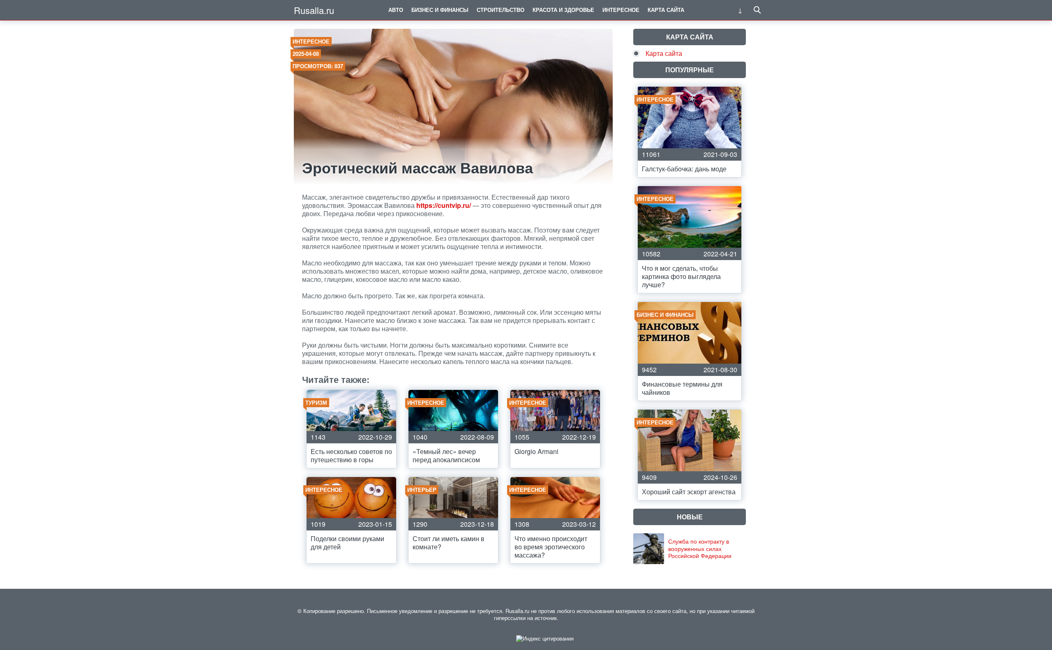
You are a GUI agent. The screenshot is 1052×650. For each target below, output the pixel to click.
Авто (395, 10)
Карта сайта (666, 10)
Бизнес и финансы (439, 10)
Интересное (620, 10)
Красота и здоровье (563, 10)
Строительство (500, 10)
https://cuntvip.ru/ (443, 205)
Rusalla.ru (314, 10)
